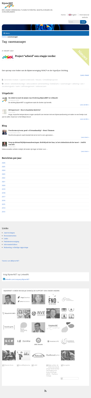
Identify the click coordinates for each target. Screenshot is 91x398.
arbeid (7, 84)
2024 (3, 170)
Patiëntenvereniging (11, 241)
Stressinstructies (10, 236)
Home (63, 15)
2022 (3, 178)
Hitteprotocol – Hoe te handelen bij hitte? (24, 110)
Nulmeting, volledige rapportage (16, 247)
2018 (3, 193)
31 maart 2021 (8, 51)
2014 (3, 208)
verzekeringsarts (8, 86)
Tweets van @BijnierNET (10, 261)
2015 (3, 204)
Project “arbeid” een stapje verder (35, 56)
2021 (3, 182)
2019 (3, 189)
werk (18, 86)
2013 (3, 212)
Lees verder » (84, 105)
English (74, 15)
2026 (3, 163)
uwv (82, 84)
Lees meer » (85, 137)
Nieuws (38, 80)
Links (6, 238)
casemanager (65, 84)
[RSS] (45, 391)
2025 (3, 167)
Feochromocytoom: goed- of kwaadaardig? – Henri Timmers (31, 130)
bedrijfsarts (54, 84)
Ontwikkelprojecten (50, 80)
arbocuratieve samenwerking (38, 84)
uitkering (75, 84)
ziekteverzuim (41, 86)
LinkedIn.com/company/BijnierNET (17, 279)
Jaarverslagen (9, 233)
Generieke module (11, 80)
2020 (3, 185)
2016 (3, 200)
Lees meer (84, 75)
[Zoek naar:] (74, 22)
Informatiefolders (10, 244)
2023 (3, 174)
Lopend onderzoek (27, 80)
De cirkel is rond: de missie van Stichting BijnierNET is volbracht (33, 98)
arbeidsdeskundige (18, 84)
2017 (3, 197)
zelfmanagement (27, 86)
